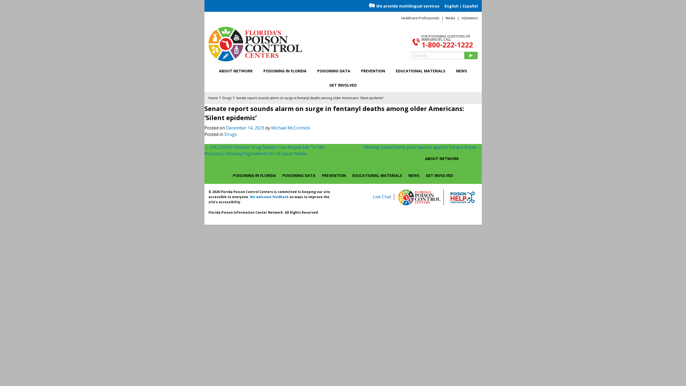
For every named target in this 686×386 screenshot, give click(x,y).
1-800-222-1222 (447, 45)
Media (450, 18)
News (461, 70)
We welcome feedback (269, 197)
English (451, 6)
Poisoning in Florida (285, 70)
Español (470, 6)
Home (213, 98)
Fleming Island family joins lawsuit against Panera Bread (423, 147)
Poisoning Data (333, 70)
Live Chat (382, 197)
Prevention (373, 70)
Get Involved (343, 85)
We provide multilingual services (407, 6)
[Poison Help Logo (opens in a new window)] (463, 197)
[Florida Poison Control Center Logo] (419, 197)
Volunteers (469, 18)
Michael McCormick (290, 128)
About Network (236, 70)
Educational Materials (420, 70)
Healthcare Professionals (420, 18)
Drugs (230, 134)
